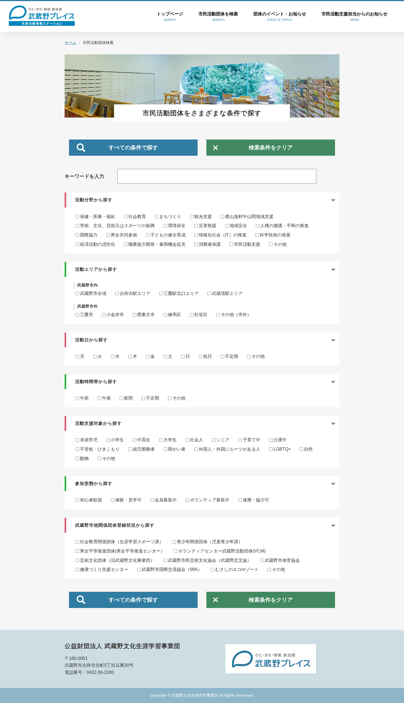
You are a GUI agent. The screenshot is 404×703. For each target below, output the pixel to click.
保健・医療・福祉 (97, 216)
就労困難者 (144, 449)
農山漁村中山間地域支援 (249, 216)
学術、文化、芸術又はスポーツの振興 (117, 225)
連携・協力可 (256, 500)
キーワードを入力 (84, 176)
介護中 (280, 439)
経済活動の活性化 (97, 244)
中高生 (143, 439)
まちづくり (170, 216)
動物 (84, 458)
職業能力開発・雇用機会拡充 (157, 244)
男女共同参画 (124, 235)
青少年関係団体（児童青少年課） (210, 541)
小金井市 (115, 314)
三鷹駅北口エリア (181, 293)
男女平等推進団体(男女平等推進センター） (122, 551)
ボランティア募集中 (209, 500)
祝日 (207, 356)
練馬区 (174, 314)
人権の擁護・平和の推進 (284, 225)
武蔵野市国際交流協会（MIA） (172, 569)
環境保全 (177, 225)
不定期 (231, 356)
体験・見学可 (128, 500)
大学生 (170, 439)
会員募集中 (166, 500)
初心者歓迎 (91, 500)
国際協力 (89, 235)
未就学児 (89, 439)
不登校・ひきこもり (100, 449)
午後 (106, 398)
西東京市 (146, 314)
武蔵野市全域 (93, 293)
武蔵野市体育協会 (282, 560)
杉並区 (200, 314)
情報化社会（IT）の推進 (223, 235)
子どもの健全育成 (168, 235)
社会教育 (137, 216)
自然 (308, 449)
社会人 (196, 439)
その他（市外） (236, 314)
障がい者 (177, 449)
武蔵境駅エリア (227, 293)
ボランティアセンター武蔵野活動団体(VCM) (221, 551)
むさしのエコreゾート (237, 569)
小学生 (117, 439)
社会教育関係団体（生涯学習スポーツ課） (122, 541)
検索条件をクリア (271, 147)
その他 (280, 244)
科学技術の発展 (275, 235)
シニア (222, 439)
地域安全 (238, 225)
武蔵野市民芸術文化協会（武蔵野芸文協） (209, 560)
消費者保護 (210, 244)
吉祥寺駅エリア (135, 293)
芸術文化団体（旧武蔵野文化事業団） (117, 560)
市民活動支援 (247, 244)
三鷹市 (86, 314)
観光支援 (203, 216)
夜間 (128, 398)
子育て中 (251, 439)
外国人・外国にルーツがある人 (229, 449)
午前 (84, 398)
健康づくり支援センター (104, 569)
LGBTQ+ (282, 449)
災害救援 (207, 225)
